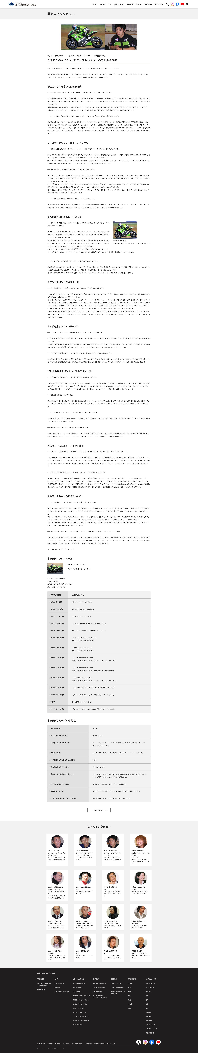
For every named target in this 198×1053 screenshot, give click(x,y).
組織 (147, 1004)
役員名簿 (148, 1016)
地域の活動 (132, 979)
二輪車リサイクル (116, 983)
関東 (129, 991)
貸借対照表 (149, 1020)
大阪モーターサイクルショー (81, 1004)
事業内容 (148, 991)
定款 (147, 1008)
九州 (129, 1008)
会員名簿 (148, 1012)
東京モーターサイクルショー (81, 1000)
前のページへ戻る (98, 810)
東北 (129, 987)
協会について (151, 979)
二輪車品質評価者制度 (117, 987)
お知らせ (50, 1043)
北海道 (130, 983)
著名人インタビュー (79, 1008)
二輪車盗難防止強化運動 (62, 991)
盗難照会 (57, 987)
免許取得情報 (77, 987)
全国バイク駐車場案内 (99, 983)
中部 (129, 996)
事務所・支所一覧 (99, 1043)
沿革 (147, 1000)
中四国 (130, 1004)
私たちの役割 (150, 987)
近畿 (129, 1000)
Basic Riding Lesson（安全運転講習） (44, 984)
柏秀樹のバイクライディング (81, 996)
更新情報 (57, 1043)
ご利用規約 (88, 1043)
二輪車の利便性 (97, 991)
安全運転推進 (41, 989)
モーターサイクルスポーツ (81, 1016)
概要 (147, 996)
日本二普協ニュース (151, 1029)
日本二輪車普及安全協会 (46, 973)
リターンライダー (78, 1024)
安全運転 (40, 979)
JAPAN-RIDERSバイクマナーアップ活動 (100, 997)
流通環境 (114, 979)
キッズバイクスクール (79, 1012)
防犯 (56, 979)
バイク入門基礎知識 (79, 983)
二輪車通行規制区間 (99, 987)
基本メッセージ (150, 983)
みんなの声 (66, 1043)
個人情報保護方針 (77, 1043)
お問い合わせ (41, 1043)
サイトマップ (111, 1043)
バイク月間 (76, 991)
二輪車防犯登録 (59, 983)
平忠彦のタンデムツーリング (81, 1020)
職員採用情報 (150, 1033)
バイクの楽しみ (79, 979)
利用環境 (96, 979)
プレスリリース (150, 1024)
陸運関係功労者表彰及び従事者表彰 (118, 993)
